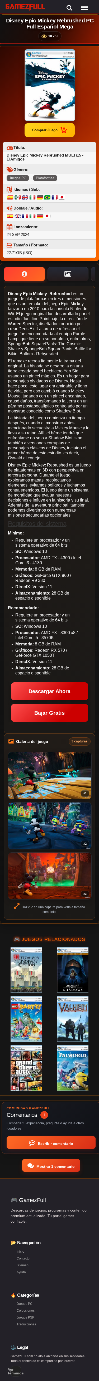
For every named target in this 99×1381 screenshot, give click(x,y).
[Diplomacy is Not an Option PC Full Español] (26, 970)
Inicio (20, 1251)
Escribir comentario (55, 1143)
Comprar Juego (45, 130)
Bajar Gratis (49, 713)
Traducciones (26, 1324)
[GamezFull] (25, 7)
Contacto (23, 1258)
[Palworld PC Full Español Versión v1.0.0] (72, 1068)
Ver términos (16, 1371)
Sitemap (23, 1265)
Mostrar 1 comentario (55, 1166)
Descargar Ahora (49, 691)
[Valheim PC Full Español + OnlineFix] (72, 1019)
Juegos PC (17, 178)
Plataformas (45, 178)
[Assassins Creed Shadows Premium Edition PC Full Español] (72, 970)
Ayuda (21, 1272)
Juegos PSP (25, 1317)
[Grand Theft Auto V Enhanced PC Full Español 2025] (26, 1068)
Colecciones (26, 1310)
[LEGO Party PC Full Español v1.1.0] (26, 1019)
